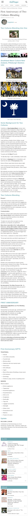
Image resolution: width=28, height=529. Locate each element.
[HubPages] (14, 2)
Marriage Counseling (13, 508)
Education (23, 5)
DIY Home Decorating (13, 458)
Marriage (10, 442)
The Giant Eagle (12, 471)
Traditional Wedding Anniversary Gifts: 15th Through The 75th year (16, 445)
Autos (6, 5)
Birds (9, 451)
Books (11, 5)
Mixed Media (11, 475)
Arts (2, 5)
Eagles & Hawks (12, 469)
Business (17, 5)
